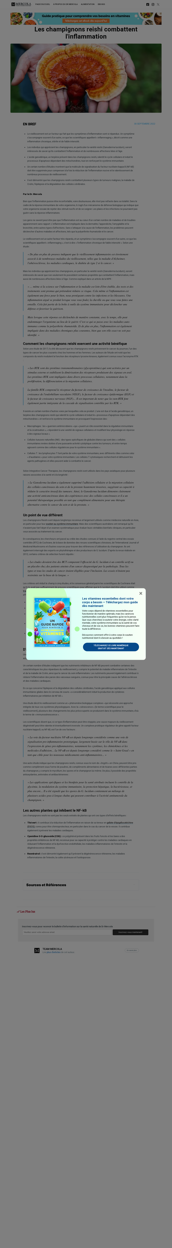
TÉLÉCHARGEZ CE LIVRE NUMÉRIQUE (111, 647)
